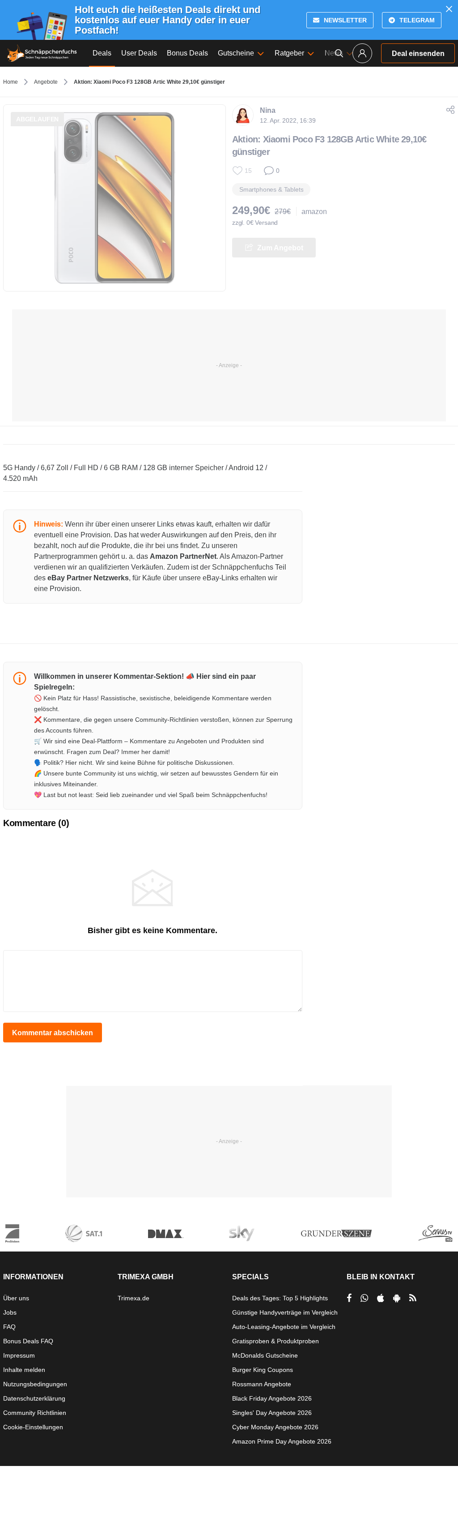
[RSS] (412, 1298)
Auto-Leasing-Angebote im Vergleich (283, 1326)
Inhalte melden (24, 1369)
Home (10, 82)
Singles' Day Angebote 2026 (272, 1412)
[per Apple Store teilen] (380, 1298)
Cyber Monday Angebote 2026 (275, 1427)
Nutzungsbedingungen (35, 1384)
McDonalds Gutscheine (265, 1355)
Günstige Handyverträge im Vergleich (285, 1312)
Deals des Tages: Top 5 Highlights (280, 1298)
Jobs (10, 1312)
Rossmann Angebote (261, 1384)
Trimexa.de (133, 1298)
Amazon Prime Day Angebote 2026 (281, 1441)
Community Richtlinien (34, 1412)
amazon (314, 211)
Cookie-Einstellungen (33, 1427)
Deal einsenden (418, 53)
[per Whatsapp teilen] (364, 1298)
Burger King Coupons (262, 1369)
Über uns (16, 1298)
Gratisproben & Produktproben (275, 1341)
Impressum (19, 1355)
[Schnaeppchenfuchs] (42, 53)
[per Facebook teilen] (349, 1298)
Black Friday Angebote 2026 (272, 1398)
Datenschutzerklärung (34, 1398)
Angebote (46, 82)
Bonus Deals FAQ (28, 1341)
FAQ (9, 1326)
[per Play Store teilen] (396, 1298)
